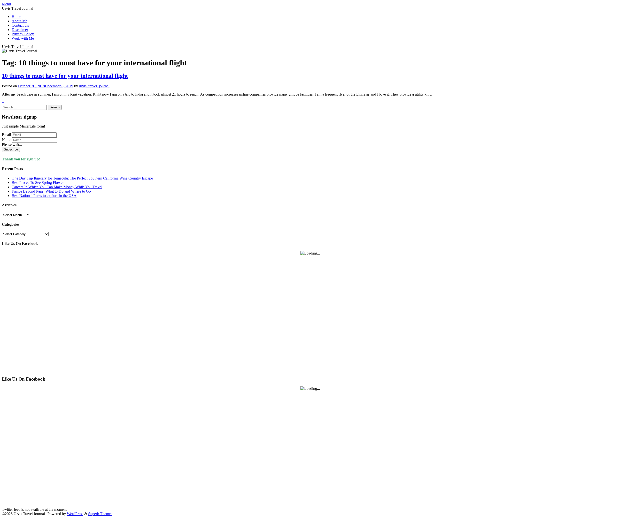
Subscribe (11, 149)
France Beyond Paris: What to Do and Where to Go (51, 191)
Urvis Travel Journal (17, 8)
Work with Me (23, 38)
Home (16, 17)
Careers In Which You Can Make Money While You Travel (57, 187)
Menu (6, 4)
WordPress (75, 514)
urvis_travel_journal (94, 86)
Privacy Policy (23, 34)
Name (6, 140)
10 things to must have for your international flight (65, 76)
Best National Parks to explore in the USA (44, 196)
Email (6, 135)
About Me (19, 21)
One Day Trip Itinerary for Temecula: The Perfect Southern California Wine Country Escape (82, 178)
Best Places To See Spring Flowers (38, 182)
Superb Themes (100, 514)
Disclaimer (20, 30)
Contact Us (20, 25)
